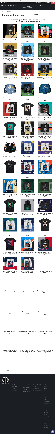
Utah (44, 432)
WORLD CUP (6, 0)
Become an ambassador (37, 390)
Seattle (45, 429)
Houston (45, 397)
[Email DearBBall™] (6, 2)
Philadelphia (46, 419)
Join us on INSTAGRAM (37, 384)
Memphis (45, 405)
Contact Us (25, 379)
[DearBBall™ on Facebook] (2, 2)
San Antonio (46, 427)
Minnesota (45, 410)
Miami (45, 406)
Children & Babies (15, 390)
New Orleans (46, 412)
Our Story (34, 386)
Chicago (45, 386)
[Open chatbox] (52, 431)
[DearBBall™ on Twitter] (1, 2)
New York (45, 414)
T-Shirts (13, 379)
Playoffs (9, 5)
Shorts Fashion (14, 386)
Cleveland (45, 388)
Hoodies (13, 382)
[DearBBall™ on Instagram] (4, 2)
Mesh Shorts (14, 384)
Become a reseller (36, 388)
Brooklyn (45, 382)
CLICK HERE (12, 0)
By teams (3, 8)
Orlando (45, 418)
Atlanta (45, 379)
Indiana (45, 399)
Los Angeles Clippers (47, 401)
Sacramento (46, 425)
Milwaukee (45, 408)
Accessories (14, 392)
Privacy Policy (25, 389)
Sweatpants (14, 388)
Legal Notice (25, 382)
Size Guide (35, 379)
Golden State (46, 395)
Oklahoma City (46, 416)
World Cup (3, 5)
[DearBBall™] (26, 7)
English (38, 2)
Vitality (41, 5)
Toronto (45, 431)
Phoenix (45, 421)
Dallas (45, 390)
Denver (45, 392)
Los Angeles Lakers (47, 403)
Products (15, 5)
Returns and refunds (26, 387)
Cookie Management (26, 391)
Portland (45, 423)
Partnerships (38, 8)
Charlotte (45, 384)
